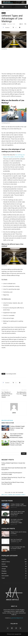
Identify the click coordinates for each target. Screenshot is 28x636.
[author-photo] (14, 410)
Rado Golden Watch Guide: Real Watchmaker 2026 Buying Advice (14, 468)
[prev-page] (12, 449)
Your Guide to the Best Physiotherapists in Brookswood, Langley (16, 435)
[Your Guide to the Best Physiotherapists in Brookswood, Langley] (5, 435)
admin (4, 24)
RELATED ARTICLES (7, 420)
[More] (19, 27)
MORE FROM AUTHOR (8, 423)
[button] (2, 7)
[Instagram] (11, 628)
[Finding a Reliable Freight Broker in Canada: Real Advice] (5, 428)
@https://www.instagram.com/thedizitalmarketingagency (14, 494)
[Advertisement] (14, 61)
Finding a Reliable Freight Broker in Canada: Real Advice (17, 428)
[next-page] (15, 449)
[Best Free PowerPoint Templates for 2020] (5, 541)
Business (8, 10)
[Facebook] (7, 628)
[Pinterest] (16, 628)
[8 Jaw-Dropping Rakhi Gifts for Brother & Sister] (5, 549)
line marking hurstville (11, 373)
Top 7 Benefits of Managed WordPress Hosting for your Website (7, 395)
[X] (20, 628)
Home (3, 10)
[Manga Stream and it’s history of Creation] (5, 534)
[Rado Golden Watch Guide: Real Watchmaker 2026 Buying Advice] (5, 513)
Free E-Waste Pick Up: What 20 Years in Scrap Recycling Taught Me (13, 483)
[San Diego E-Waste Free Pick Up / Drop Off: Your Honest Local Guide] (5, 443)
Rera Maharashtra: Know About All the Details (21, 394)
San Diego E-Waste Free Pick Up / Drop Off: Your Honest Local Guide (17, 443)
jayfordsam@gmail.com (17, 618)
